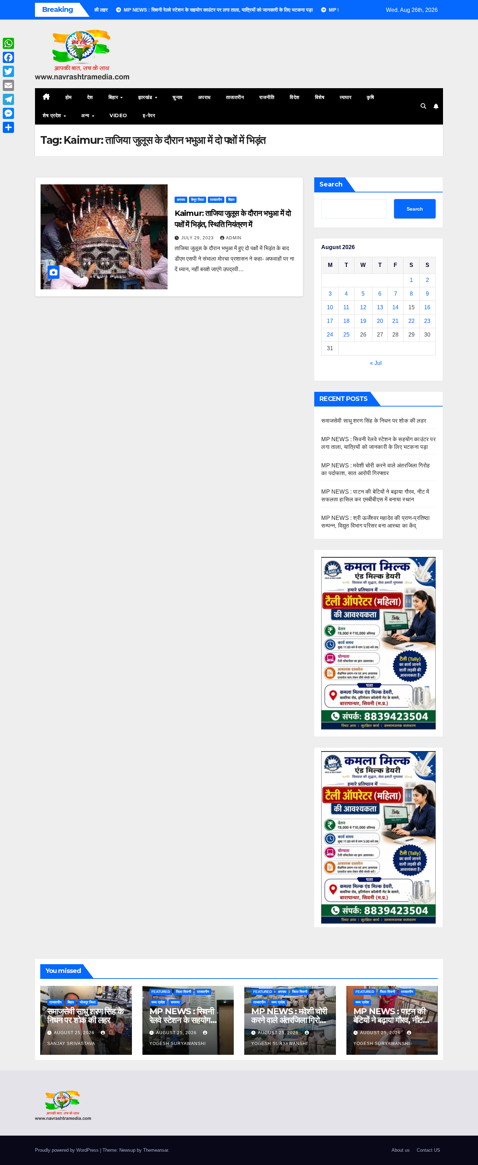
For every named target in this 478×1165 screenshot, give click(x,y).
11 (346, 307)
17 (330, 321)
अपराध (204, 97)
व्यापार (345, 97)
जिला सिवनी (183, 992)
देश (90, 97)
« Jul (376, 363)
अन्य (86, 115)
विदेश (295, 97)
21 (395, 321)
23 (427, 321)
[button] (423, 106)
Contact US (428, 1150)
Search (331, 184)
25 (346, 335)
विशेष (320, 97)
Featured (161, 992)
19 (363, 321)
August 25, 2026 (75, 1032)
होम (68, 97)
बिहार (114, 97)
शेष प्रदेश (53, 115)
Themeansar (155, 1150)
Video (118, 115)
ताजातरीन (235, 97)
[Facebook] (8, 57)
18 (346, 321)
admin (233, 237)
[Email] (8, 85)
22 (411, 321)
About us (401, 1150)
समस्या (175, 1002)
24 (330, 335)
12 (363, 307)
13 (380, 307)
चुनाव (178, 97)
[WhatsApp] (8, 43)
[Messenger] (8, 113)
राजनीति (266, 97)
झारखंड (146, 97)
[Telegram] (8, 99)
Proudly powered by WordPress (67, 1150)
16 (427, 307)
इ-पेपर (149, 115)
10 (330, 307)
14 (395, 307)
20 (380, 321)
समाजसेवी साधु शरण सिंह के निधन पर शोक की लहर (373, 421)
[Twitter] (8, 71)
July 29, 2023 (198, 237)
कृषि (370, 97)
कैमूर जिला (197, 200)
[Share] (8, 127)
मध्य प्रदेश (158, 1002)
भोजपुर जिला (88, 1002)
